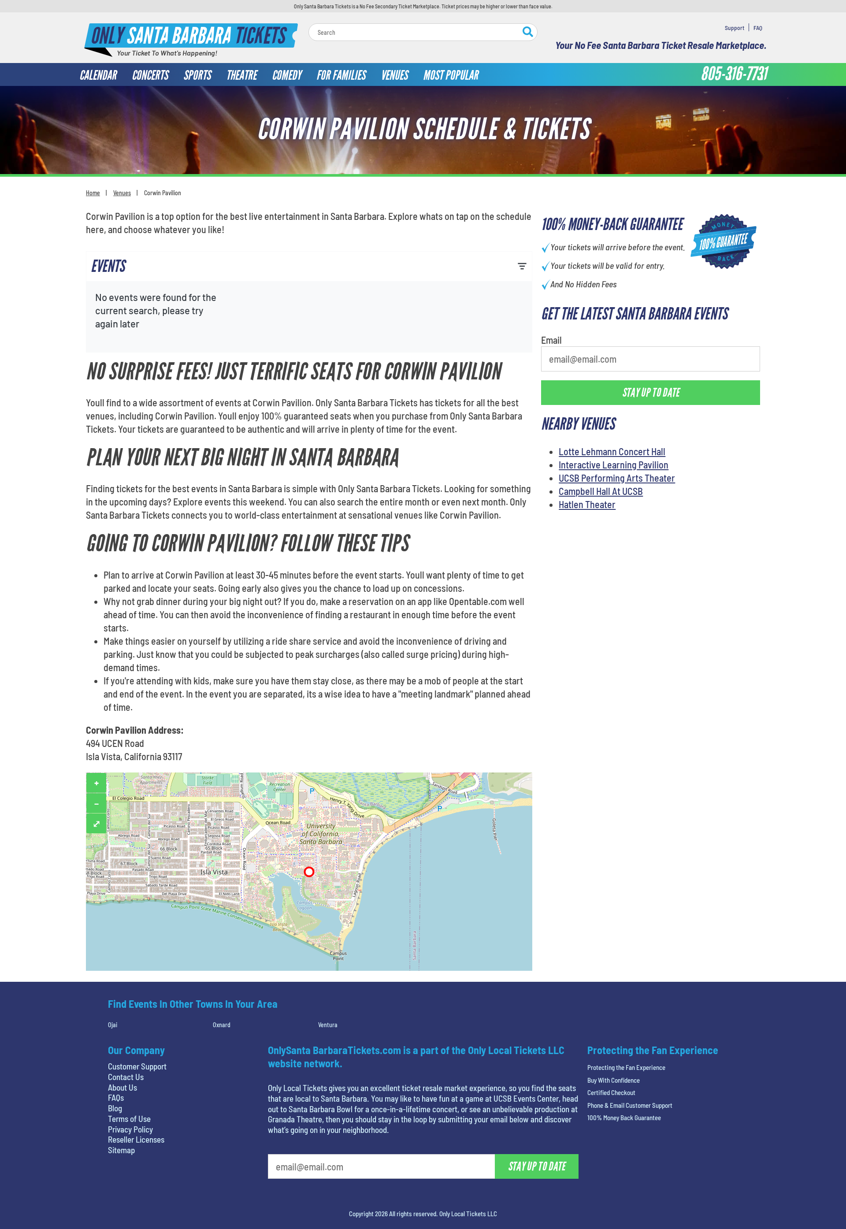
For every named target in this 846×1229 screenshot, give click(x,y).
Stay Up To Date (489, 208)
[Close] (547, 88)
